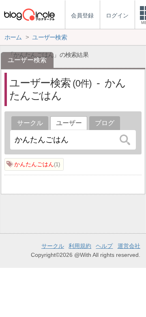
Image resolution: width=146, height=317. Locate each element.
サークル (30, 122)
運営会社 (129, 246)
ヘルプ (104, 246)
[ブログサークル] (29, 14)
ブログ (104, 122)
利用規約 (80, 246)
